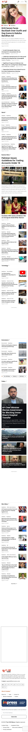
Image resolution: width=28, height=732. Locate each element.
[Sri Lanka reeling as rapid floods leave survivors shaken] (22, 362)
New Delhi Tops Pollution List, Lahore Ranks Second (9, 353)
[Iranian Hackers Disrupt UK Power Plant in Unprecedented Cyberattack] (22, 547)
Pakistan (8, 73)
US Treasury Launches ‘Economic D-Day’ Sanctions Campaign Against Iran (9, 510)
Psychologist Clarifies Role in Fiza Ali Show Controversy (9, 370)
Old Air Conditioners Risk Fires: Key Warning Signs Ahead (9, 293)
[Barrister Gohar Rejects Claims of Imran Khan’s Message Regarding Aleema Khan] (22, 251)
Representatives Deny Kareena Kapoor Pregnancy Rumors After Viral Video (9, 520)
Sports (8, 526)
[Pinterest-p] (11, 684)
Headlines (12, 25)
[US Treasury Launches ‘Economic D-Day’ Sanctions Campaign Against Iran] (22, 509)
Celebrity (5, 25)
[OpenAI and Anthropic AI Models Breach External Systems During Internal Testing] (22, 283)
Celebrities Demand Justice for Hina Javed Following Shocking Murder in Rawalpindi (9, 96)
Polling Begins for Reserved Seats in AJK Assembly (13, 437)
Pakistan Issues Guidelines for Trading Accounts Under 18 (12, 160)
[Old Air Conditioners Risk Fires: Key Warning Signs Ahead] (22, 293)
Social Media (9, 271)
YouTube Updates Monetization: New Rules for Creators (9, 275)
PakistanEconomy (10, 165)
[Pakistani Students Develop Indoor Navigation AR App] (22, 301)
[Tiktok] (14, 684)
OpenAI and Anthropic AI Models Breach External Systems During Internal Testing (10, 284)
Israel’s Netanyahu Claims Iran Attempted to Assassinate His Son (11, 51)
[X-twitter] (17, 684)
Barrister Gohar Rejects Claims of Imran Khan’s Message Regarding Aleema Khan (10, 251)
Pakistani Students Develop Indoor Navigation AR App (8, 301)
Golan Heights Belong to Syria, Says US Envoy (9, 557)
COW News (21, 376)
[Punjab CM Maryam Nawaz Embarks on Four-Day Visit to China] (22, 226)
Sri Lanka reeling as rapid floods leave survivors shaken (9, 362)
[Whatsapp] (20, 684)
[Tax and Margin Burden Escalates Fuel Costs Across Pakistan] (22, 259)
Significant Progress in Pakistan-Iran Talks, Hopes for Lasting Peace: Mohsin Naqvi (14, 64)
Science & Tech (10, 281)
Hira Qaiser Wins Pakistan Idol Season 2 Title (9, 242)
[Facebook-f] (5, 684)
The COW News (7, 376)
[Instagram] (8, 684)
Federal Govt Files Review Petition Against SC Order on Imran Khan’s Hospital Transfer (11, 450)
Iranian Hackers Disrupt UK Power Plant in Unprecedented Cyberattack (9, 549)
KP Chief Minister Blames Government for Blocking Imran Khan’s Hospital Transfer (12, 412)
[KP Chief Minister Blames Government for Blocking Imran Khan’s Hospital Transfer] (14, 394)
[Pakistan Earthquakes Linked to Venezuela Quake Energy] (22, 345)
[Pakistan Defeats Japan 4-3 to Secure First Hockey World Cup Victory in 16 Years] (22, 528)
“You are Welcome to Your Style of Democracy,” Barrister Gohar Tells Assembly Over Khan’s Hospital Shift (9, 567)
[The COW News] (5, 1)
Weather (8, 535)
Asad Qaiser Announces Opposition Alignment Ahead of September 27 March (13, 464)
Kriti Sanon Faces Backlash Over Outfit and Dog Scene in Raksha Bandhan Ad (14, 32)
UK (7, 545)
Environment (4, 343)
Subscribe (14, 717)
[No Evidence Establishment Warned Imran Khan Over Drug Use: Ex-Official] (22, 576)
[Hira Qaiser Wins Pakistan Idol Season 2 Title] (22, 243)
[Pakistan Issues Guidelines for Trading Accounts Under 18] (14, 175)
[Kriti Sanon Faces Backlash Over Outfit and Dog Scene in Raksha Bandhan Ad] (14, 14)
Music (8, 240)
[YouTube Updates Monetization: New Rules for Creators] (22, 274)
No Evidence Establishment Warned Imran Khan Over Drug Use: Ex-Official (9, 577)
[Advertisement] (14, 323)
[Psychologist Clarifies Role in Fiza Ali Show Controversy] (22, 370)
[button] (18, 1)
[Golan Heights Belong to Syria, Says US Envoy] (22, 557)
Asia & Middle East (6, 66)
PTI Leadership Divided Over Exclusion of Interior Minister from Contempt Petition (9, 235)
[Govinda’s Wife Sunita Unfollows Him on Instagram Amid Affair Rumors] (14, 205)
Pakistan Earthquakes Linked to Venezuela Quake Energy (9, 345)
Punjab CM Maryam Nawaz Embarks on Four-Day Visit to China (9, 226)
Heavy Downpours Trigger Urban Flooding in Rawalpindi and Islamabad (9, 539)
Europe (3, 53)
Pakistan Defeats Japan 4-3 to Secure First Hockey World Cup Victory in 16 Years (9, 529)
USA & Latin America (11, 507)
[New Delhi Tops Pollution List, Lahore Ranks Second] (22, 353)
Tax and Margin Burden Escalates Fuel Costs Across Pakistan (10, 259)
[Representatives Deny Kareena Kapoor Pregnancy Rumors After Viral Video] (22, 519)
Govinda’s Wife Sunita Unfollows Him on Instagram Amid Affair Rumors (14, 216)
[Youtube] (3, 684)
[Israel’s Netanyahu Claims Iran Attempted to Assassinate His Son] (22, 87)
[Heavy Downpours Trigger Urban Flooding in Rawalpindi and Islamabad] (22, 538)
